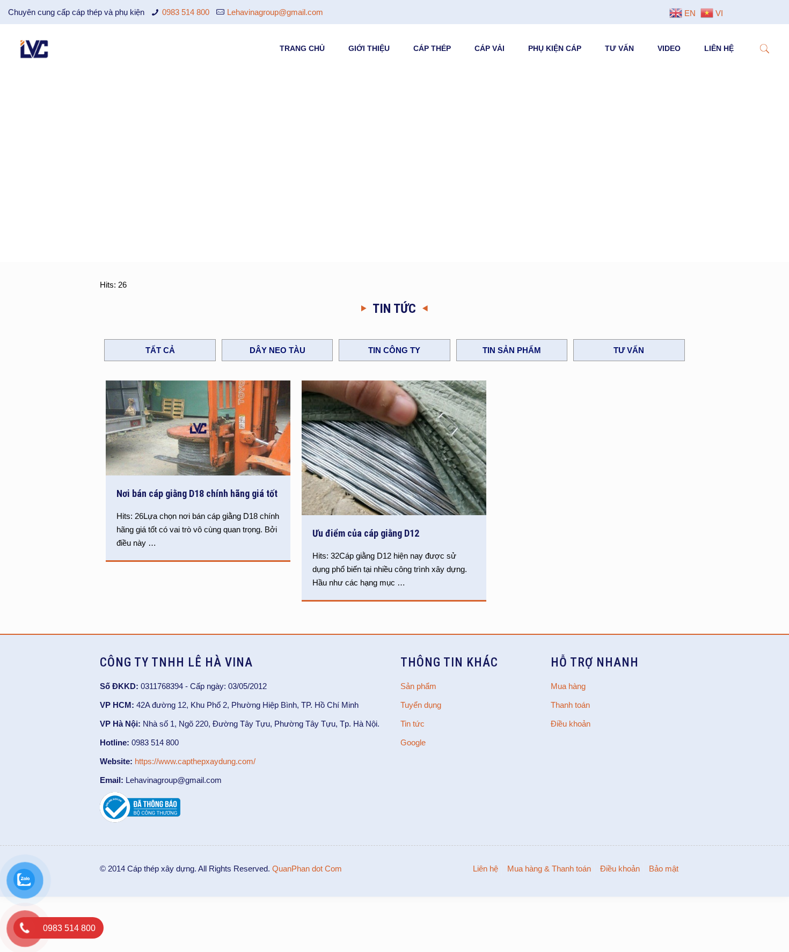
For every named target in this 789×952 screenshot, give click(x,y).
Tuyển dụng (420, 704)
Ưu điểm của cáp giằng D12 (365, 533)
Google (413, 742)
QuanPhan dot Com (307, 868)
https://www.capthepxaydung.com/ (195, 761)
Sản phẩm (418, 686)
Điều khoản (570, 723)
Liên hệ (485, 868)
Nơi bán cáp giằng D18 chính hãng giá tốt (196, 493)
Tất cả (160, 350)
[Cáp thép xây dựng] (35, 48)
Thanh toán (570, 704)
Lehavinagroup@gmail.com (275, 12)
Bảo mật (663, 868)
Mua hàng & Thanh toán (549, 868)
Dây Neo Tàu (277, 350)
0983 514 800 (185, 12)
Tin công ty (394, 350)
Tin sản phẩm (512, 350)
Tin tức (412, 723)
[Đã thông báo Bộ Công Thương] (140, 819)
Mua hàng (568, 686)
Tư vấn (628, 350)
